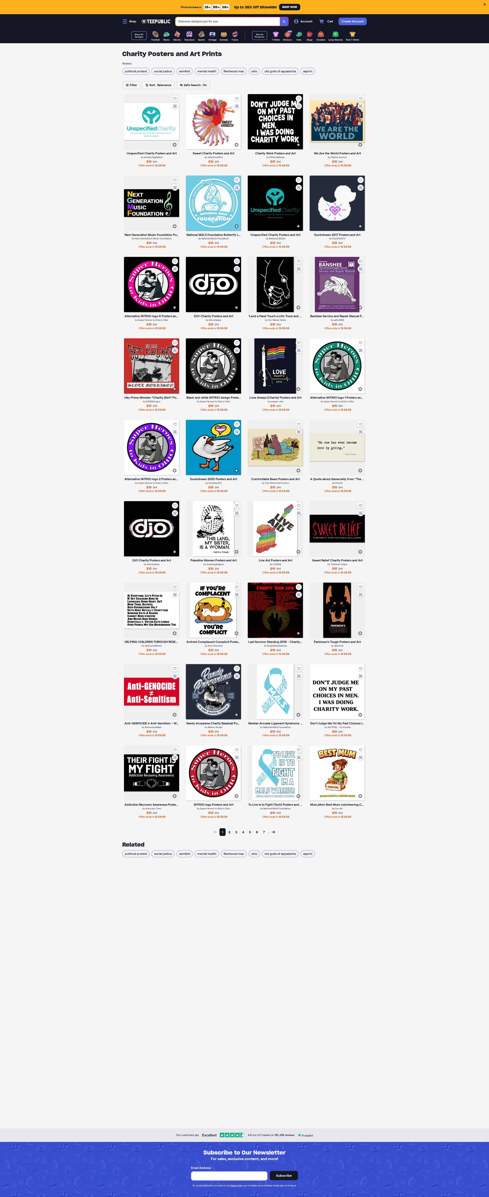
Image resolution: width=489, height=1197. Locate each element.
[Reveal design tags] (174, 145)
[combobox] (228, 21)
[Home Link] (156, 21)
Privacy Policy (236, 1185)
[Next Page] (273, 832)
